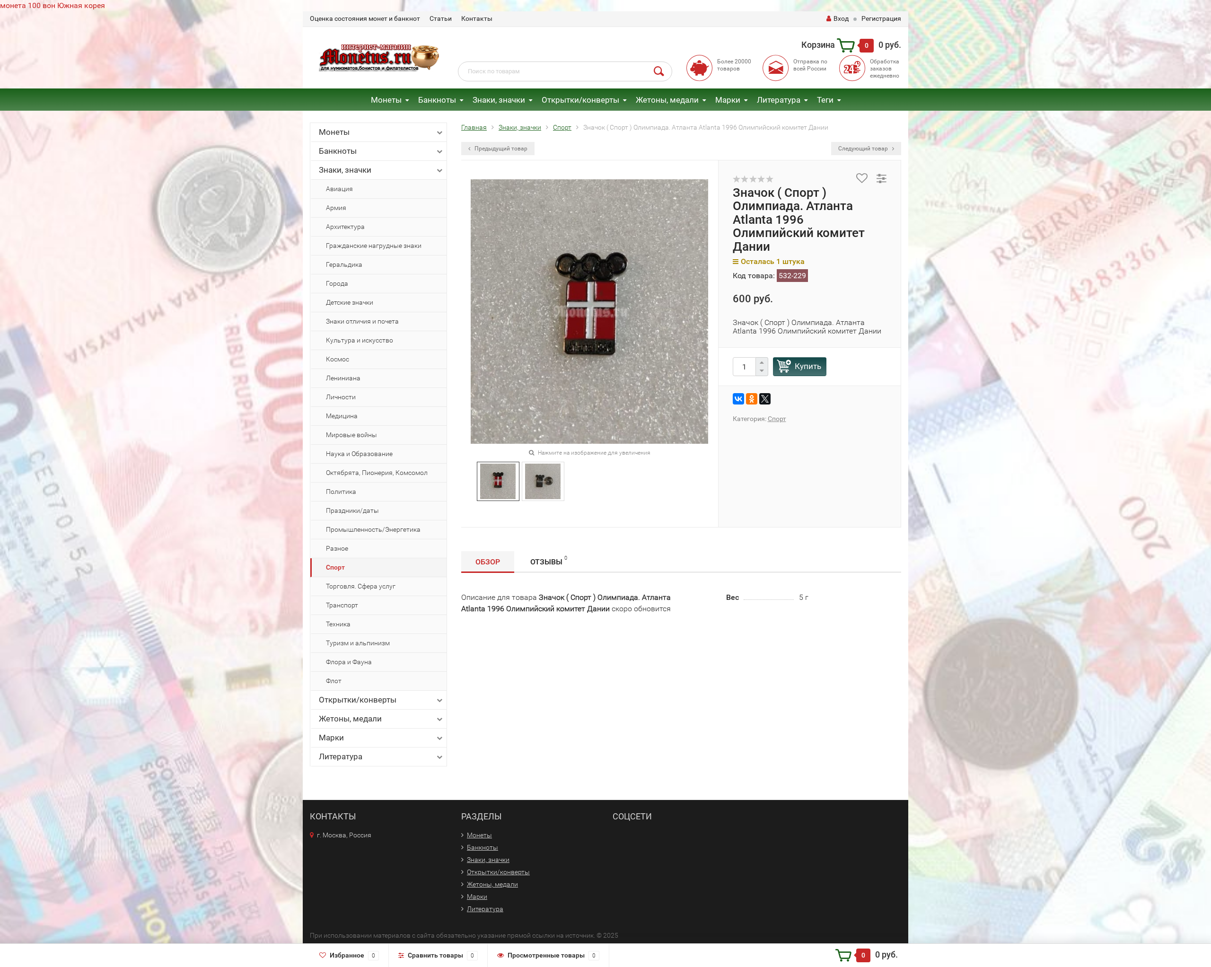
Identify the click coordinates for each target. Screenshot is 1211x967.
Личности (341, 397)
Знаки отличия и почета (362, 321)
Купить (808, 366)
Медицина (342, 416)
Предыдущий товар (500, 148)
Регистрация (881, 18)
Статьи (441, 18)
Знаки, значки (499, 100)
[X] (765, 398)
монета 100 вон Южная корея (52, 5)
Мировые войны (351, 435)
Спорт (335, 567)
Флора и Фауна (349, 662)
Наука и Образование (359, 453)
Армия (336, 207)
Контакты (476, 18)
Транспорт (342, 605)
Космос (337, 359)
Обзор (487, 561)
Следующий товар (863, 148)
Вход (841, 18)
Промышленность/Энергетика (373, 529)
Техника (338, 624)
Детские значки (349, 302)
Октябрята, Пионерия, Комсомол (377, 472)
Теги (825, 100)
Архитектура (345, 226)
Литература (778, 100)
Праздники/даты (352, 510)
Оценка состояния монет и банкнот (365, 18)
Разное (337, 548)
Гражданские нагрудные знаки (373, 245)
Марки (727, 100)
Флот (334, 681)
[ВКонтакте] (738, 398)
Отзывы (548, 560)
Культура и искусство (359, 340)
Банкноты (437, 100)
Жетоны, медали (667, 100)
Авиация (339, 189)
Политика (341, 491)
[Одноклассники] (751, 398)
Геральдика (344, 264)
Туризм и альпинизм (358, 643)
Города (337, 283)
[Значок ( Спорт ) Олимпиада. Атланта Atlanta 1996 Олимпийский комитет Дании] (498, 480)
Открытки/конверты (580, 100)
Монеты (386, 100)
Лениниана (343, 378)
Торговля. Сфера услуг (360, 586)
